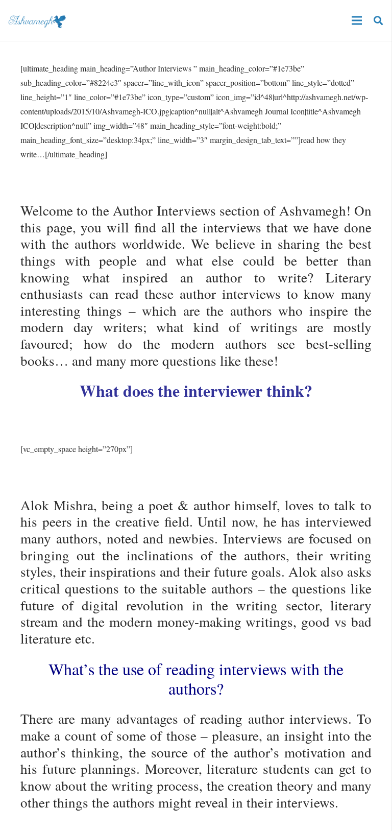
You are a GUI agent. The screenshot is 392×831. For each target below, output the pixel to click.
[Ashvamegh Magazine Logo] (37, 20)
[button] (378, 20)
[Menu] (357, 20)
